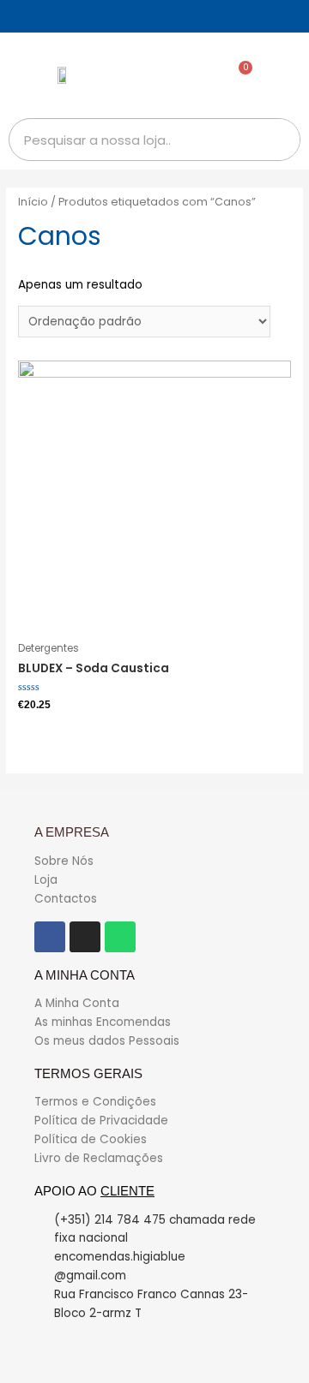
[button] (284, 76)
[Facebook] (49, 936)
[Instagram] (85, 936)
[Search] (278, 139)
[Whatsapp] (120, 936)
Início (33, 201)
